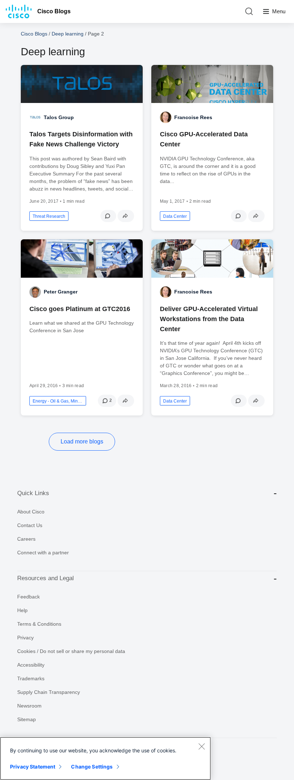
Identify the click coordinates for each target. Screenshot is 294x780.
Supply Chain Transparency (48, 692)
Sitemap (26, 719)
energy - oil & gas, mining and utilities (58, 401)
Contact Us (29, 525)
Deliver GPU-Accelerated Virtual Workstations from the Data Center (209, 319)
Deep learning (68, 34)
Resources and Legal (45, 578)
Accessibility (30, 665)
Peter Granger (60, 292)
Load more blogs (82, 441)
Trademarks (30, 678)
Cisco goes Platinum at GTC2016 (79, 309)
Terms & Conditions (39, 624)
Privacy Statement (32, 766)
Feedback (28, 597)
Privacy (25, 637)
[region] (105, 758)
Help (22, 610)
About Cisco (30, 511)
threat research (49, 216)
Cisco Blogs (54, 11)
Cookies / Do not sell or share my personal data (71, 651)
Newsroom (29, 706)
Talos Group (59, 117)
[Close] (201, 746)
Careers (26, 539)
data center (175, 216)
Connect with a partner (43, 552)
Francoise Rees (193, 117)
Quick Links (33, 493)
